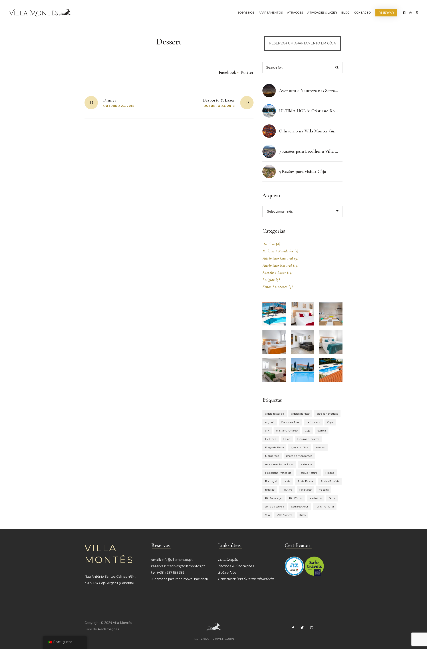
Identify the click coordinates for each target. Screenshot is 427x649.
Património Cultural (277, 258)
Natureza (306, 464)
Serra (332, 498)
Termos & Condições (236, 566)
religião (269, 489)
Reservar (386, 12)
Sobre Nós (246, 12)
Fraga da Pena (274, 447)
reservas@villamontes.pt (186, 566)
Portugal (271, 481)
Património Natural (277, 265)
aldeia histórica (274, 413)
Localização (228, 559)
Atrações (295, 12)
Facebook (227, 72)
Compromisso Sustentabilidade (246, 579)
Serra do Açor (299, 506)
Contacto (362, 12)
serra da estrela (274, 506)
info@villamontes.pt (177, 560)
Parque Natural (308, 472)
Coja (330, 422)
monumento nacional (279, 464)
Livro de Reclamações (102, 629)
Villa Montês (284, 515)
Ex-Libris (270, 439)
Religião (268, 280)
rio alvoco (305, 489)
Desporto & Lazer (219, 100)
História (268, 244)
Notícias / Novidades (277, 251)
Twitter (247, 72)
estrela (322, 430)
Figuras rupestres (308, 439)
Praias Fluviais (330, 481)
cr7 (267, 430)
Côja (307, 430)
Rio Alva (287, 489)
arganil (269, 422)
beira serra (313, 422)
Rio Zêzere (295, 498)
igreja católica (299, 447)
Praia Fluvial (306, 481)
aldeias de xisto (300, 413)
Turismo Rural (324, 506)
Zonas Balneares (274, 287)
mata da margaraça (299, 455)
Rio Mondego (273, 498)
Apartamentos (271, 12)
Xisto (302, 515)
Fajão (286, 439)
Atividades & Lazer (322, 12)
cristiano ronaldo (287, 430)
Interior (320, 447)
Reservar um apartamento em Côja (302, 43)
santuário (316, 498)
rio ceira (324, 489)
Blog (345, 12)
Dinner (109, 100)
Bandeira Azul (290, 422)
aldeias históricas (327, 413)
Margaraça (272, 455)
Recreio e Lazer (274, 272)
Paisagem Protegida (278, 472)
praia (287, 481)
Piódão (329, 472)
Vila (267, 515)
